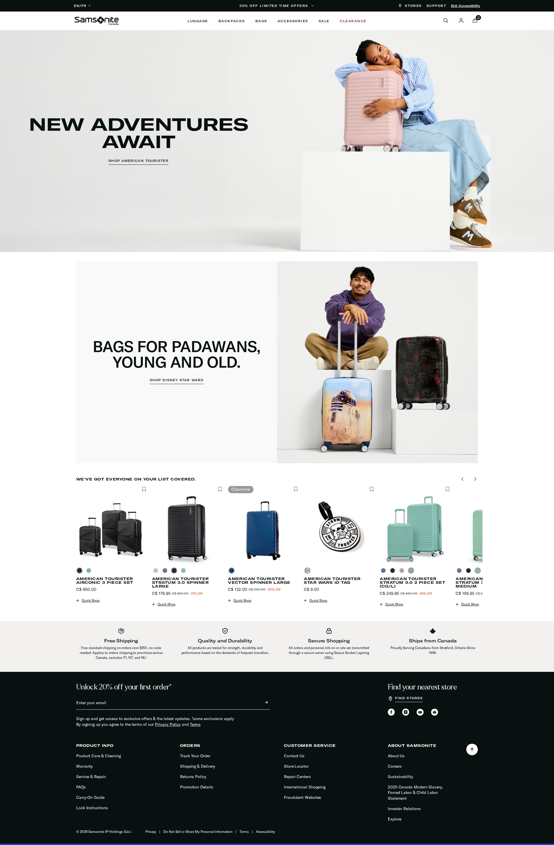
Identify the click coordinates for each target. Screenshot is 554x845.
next (474, 479)
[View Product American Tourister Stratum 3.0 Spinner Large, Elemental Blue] (166, 570)
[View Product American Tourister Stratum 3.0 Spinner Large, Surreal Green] (184, 570)
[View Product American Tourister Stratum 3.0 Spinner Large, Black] (175, 570)
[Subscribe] (261, 702)
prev (461, 479)
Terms (195, 724)
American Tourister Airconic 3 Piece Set (104, 580)
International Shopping (304, 787)
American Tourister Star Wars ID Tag (332, 580)
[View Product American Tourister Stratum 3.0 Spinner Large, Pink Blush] (156, 570)
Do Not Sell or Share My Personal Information (197, 831)
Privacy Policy (168, 724)
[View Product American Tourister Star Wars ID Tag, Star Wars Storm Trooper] (308, 570)
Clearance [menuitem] (353, 21)
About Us (396, 755)
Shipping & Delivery (197, 766)
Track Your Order (195, 755)
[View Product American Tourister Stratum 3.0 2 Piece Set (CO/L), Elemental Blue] (384, 570)
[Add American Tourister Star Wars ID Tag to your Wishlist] (371, 489)
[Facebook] (391, 712)
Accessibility (265, 831)
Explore (394, 819)
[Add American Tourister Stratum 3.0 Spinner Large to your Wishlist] (219, 489)
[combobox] (449, 21)
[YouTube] (420, 712)
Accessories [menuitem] (293, 21)
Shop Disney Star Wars (176, 380)
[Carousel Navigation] (279, 479)
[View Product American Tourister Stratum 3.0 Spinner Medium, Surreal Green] (478, 570)
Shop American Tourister (138, 161)
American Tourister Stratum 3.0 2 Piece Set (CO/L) (412, 582)
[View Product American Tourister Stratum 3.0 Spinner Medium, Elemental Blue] (460, 570)
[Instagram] (405, 712)
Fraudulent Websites (302, 797)
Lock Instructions (92, 807)
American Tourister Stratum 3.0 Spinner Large (180, 582)
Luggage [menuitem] (198, 21)
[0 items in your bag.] (475, 21)
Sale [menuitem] (324, 21)
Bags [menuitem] (261, 21)
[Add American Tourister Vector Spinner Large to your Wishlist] (295, 489)
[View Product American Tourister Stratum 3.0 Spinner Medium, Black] (469, 570)
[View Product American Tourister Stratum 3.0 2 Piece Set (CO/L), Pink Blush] (402, 570)
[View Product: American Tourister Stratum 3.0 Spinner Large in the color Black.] (187, 529)
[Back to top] (472, 749)
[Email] (434, 712)
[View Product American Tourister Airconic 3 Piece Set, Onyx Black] (80, 570)
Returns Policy (193, 776)
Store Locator (296, 766)
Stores (412, 6)
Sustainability (400, 776)
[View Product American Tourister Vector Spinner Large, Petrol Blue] (232, 570)
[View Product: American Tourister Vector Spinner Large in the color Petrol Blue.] (263, 529)
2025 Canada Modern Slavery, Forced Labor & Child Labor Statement (415, 792)
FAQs (81, 787)
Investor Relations (404, 808)
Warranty (84, 766)
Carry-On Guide (90, 797)
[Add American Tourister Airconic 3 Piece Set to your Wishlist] (143, 489)
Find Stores (409, 698)
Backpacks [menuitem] (231, 21)
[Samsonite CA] (96, 21)
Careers (395, 766)
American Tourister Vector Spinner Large (259, 580)
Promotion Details (196, 787)
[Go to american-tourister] (277, 141)
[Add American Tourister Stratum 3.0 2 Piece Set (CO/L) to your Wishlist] (447, 489)
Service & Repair (91, 776)
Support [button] (436, 6)
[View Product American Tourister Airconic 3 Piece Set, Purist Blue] (90, 570)
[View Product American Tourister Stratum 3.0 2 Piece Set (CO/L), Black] (393, 570)
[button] (461, 20)
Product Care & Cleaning (98, 755)
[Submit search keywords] (445, 20)
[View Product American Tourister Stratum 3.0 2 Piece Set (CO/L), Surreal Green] (412, 570)
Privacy (150, 831)
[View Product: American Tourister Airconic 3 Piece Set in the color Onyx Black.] (111, 529)
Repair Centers (297, 776)
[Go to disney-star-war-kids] (277, 362)
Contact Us (294, 755)
